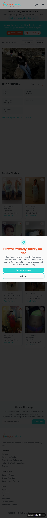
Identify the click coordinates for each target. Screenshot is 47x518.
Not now (23, 276)
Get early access (23, 270)
